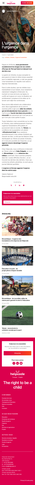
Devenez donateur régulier (9, 438)
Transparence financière (8, 402)
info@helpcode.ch (10, 466)
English (21, 377)
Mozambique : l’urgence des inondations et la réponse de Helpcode (15, 240)
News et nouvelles (7, 404)
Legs (3, 444)
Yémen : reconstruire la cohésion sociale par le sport (12, 329)
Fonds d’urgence (6, 442)
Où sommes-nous (7, 400)
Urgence (4, 423)
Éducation (4, 417)
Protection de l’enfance (8, 419)
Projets (4, 429)
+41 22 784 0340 (8, 462)
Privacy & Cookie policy (26, 480)
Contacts (4, 408)
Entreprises (5, 446)
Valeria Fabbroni (12, 11)
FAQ (3, 406)
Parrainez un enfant (7, 440)
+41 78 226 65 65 (8, 464)
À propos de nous (7, 398)
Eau (3, 425)
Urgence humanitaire (21, 57)
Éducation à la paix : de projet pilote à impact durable (12, 269)
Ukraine (12, 57)
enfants (7, 57)
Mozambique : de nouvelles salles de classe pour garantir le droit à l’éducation (16, 299)
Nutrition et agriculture (8, 427)
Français (14, 377)
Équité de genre (6, 421)
